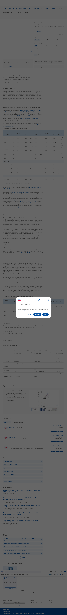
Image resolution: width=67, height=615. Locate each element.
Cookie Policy (26, 310)
